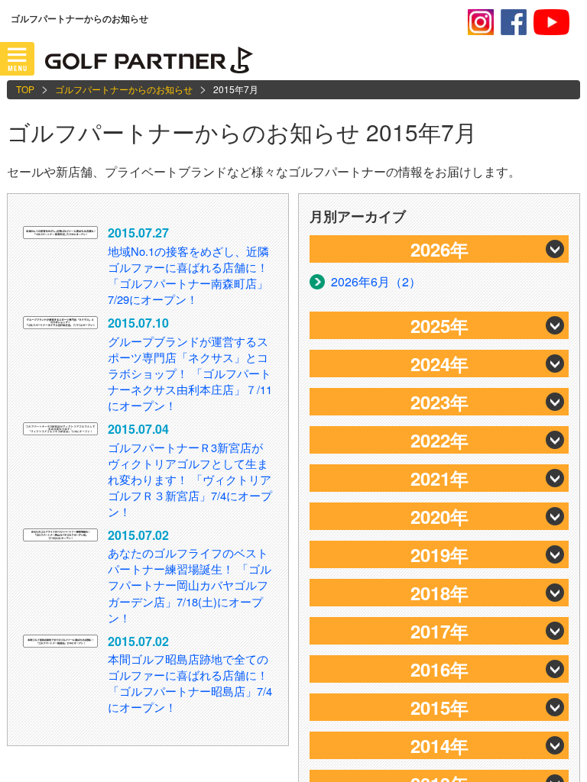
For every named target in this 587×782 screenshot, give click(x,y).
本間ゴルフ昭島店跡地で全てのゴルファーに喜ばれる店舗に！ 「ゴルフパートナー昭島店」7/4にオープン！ (190, 683)
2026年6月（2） (376, 281)
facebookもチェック (514, 22)
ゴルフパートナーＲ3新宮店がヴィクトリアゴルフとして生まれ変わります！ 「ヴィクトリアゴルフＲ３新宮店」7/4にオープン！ (190, 479)
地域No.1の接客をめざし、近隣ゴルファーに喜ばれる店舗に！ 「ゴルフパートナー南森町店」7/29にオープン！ (188, 275)
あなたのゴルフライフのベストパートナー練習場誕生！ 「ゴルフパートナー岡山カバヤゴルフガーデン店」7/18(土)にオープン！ (189, 584)
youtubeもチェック (551, 22)
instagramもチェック (481, 22)
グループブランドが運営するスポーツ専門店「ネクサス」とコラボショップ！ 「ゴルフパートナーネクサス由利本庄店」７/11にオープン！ (190, 373)
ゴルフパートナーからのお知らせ (124, 88)
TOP (25, 88)
